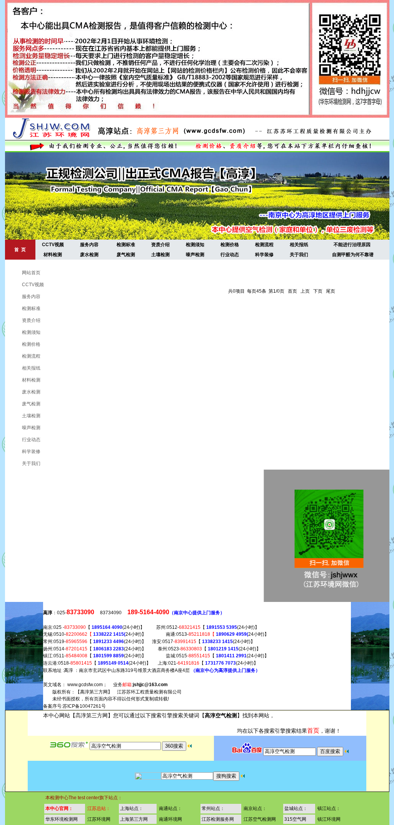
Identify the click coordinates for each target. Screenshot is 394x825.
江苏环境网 (98, 819)
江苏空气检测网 (260, 819)
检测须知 (195, 244)
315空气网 (295, 819)
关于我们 (299, 254)
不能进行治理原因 (352, 244)
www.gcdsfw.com (85, 684)
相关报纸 (299, 244)
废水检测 (89, 254)
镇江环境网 (329, 819)
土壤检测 (160, 254)
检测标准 (126, 244)
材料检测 (52, 254)
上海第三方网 (134, 819)
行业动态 (229, 254)
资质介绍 (160, 244)
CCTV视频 (53, 244)
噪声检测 (195, 254)
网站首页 (25, 272)
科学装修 (264, 254)
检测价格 (229, 244)
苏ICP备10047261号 (84, 706)
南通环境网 (170, 819)
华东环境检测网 (61, 819)
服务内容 (89, 244)
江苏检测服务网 (218, 819)
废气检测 (126, 254)
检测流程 (264, 244)
